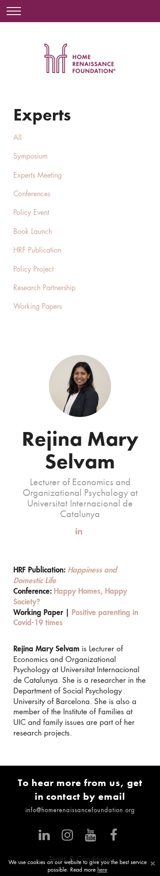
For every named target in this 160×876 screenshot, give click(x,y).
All (17, 138)
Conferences (31, 194)
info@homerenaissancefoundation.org (80, 811)
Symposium (30, 156)
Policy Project (33, 269)
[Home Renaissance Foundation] (80, 58)
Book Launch (32, 232)
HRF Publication (37, 250)
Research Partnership (44, 288)
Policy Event (31, 213)
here (102, 870)
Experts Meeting (37, 175)
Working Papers (37, 307)
